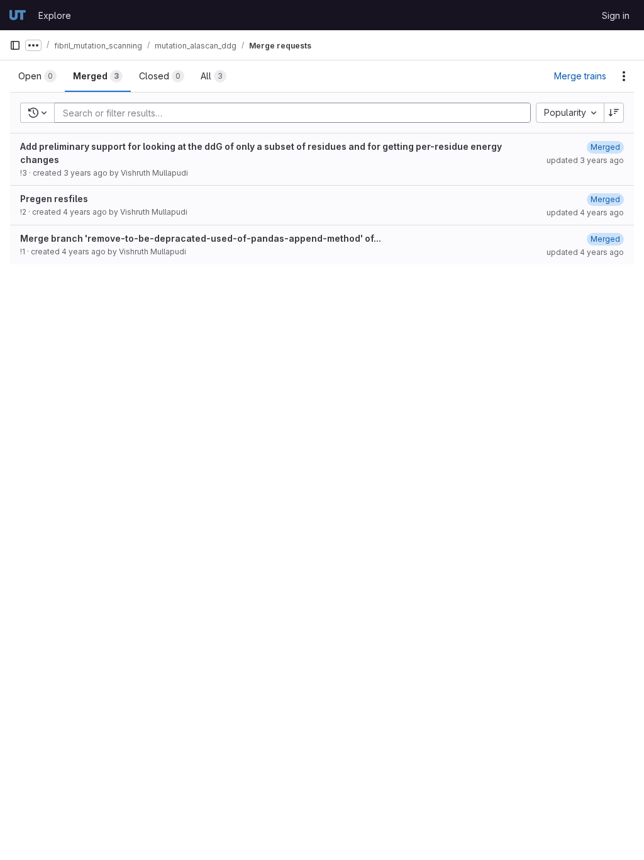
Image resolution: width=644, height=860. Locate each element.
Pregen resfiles (54, 198)
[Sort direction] (614, 113)
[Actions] (624, 76)
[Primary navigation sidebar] (15, 45)
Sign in (616, 15)
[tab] (37, 76)
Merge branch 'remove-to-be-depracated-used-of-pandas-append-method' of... (200, 238)
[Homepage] (17, 15)
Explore (54, 15)
